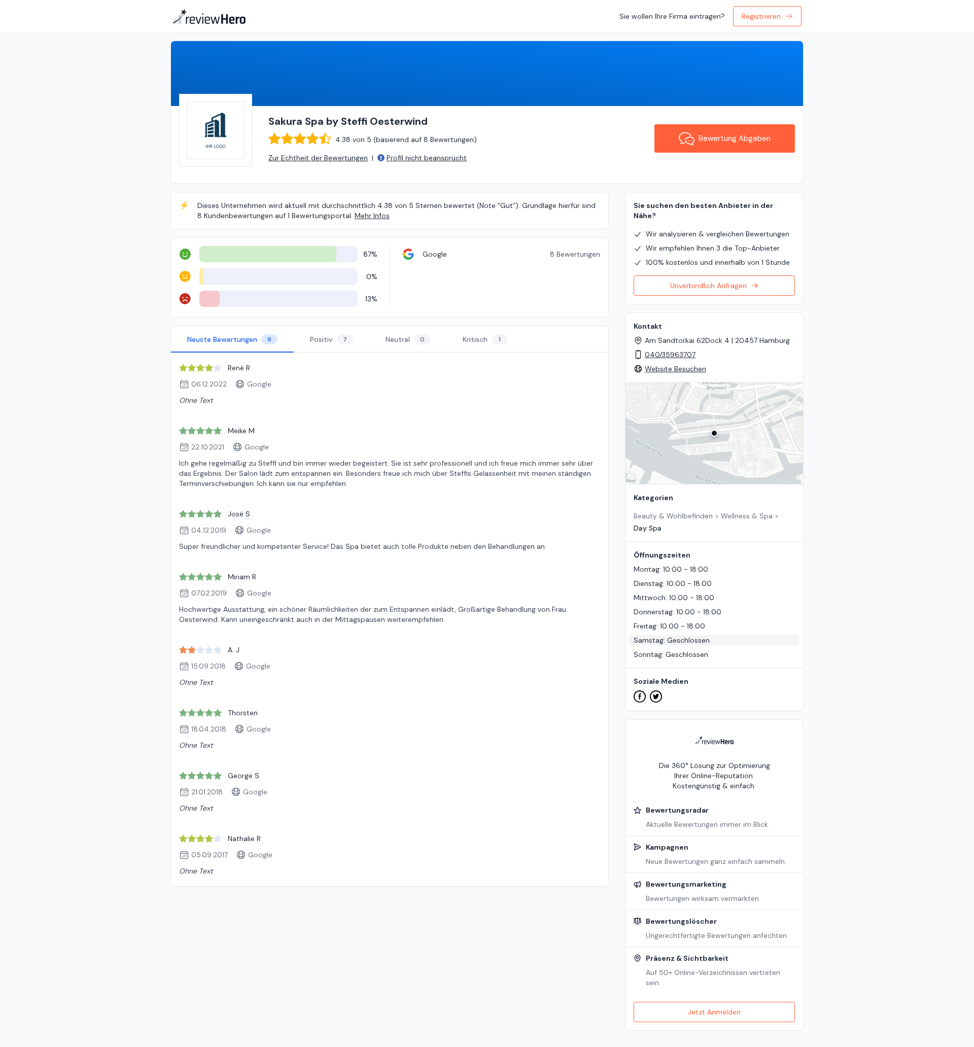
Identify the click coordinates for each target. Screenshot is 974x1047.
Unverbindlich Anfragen (708, 285)
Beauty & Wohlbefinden (673, 515)
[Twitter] (656, 696)
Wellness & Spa (747, 515)
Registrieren (761, 16)
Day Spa (648, 528)
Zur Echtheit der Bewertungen (318, 157)
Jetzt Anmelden (714, 1012)
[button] (714, 433)
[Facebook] (640, 696)
